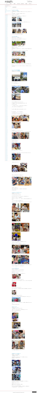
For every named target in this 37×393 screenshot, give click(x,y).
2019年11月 (6, 75)
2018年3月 (6, 99)
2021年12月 (6, 60)
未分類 (6, 9)
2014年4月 (6, 150)
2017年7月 (6, 109)
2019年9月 (6, 77)
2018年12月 (6, 88)
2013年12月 (6, 155)
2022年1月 (6, 59)
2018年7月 (6, 94)
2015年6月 (6, 137)
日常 (5, 8)
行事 (17, 307)
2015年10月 (6, 132)
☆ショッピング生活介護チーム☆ (15, 268)
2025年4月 (6, 19)
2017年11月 (6, 104)
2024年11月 (6, 25)
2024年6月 (6, 31)
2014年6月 (6, 149)
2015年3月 (6, 139)
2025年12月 (6, 15)
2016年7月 (6, 122)
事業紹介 (14, 3)
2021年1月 (6, 65)
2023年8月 (6, 42)
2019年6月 (6, 81)
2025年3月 (6, 20)
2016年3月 (6, 126)
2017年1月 (6, 115)
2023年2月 (6, 48)
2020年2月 (6, 71)
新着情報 (26, 3)
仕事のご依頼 (18, 3)
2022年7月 (6, 54)
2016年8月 (6, 121)
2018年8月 (6, 93)
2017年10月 (6, 105)
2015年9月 (6, 133)
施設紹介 (11, 3)
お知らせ (6, 7)
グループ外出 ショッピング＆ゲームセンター (17, 192)
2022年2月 (6, 58)
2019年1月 (6, 87)
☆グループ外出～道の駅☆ (14, 36)
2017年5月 (6, 110)
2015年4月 (6, 138)
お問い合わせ (30, 3)
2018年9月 (6, 92)
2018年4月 (6, 98)
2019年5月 (6, 82)
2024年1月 (6, 36)
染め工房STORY (22, 3)
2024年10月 (6, 26)
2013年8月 (6, 160)
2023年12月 (6, 37)
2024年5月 (6, 32)
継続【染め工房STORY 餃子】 (8, 11)
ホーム (6, 3)
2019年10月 (6, 76)
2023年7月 (6, 43)
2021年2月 (6, 64)
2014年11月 (6, 144)
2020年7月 (6, 70)
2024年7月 (6, 30)
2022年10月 (6, 53)
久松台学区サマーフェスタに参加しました (16, 353)
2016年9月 (6, 120)
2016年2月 (6, 127)
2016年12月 (6, 116)
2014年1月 (6, 154)
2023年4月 (6, 47)
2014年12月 (6, 143)
